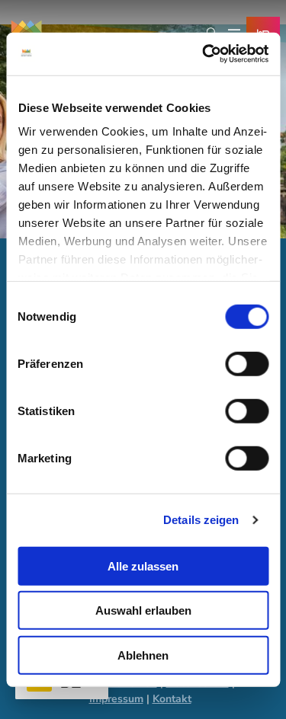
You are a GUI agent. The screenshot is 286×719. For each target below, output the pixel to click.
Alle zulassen (143, 565)
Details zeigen (201, 519)
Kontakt (172, 699)
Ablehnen (143, 654)
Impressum (116, 699)
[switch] (246, 363)
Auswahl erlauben (143, 610)
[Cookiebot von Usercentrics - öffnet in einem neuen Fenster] (203, 54)
